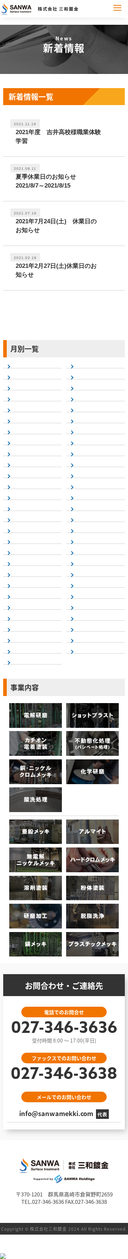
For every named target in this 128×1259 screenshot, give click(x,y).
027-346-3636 (64, 1029)
